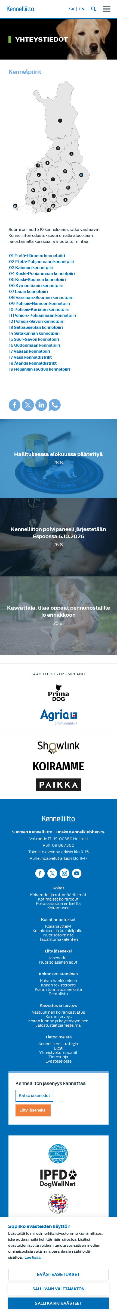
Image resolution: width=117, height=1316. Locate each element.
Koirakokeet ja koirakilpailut (58, 931)
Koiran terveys (58, 1016)
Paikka (58, 784)
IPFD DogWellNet (58, 1178)
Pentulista (58, 994)
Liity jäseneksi (58, 951)
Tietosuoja (58, 1057)
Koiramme (58, 766)
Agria (58, 717)
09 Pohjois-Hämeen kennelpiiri (39, 303)
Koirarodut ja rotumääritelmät (58, 895)
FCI (58, 1153)
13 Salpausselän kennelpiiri (36, 327)
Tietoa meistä (58, 1037)
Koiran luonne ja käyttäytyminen (58, 1021)
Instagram (64, 873)
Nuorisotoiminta (58, 935)
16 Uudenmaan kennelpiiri (34, 345)
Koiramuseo (58, 908)
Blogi (58, 1048)
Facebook (14, 405)
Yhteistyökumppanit (58, 1052)
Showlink (58, 747)
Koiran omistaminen (58, 974)
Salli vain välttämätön (58, 1289)
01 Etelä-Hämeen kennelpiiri (37, 256)
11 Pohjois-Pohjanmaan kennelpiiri (42, 315)
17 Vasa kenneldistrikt (30, 357)
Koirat (58, 888)
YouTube (77, 873)
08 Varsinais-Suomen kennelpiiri (41, 297)
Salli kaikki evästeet (58, 1303)
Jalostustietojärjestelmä (58, 1025)
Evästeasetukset (58, 1274)
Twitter (28, 405)
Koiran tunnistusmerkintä (58, 989)
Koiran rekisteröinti (58, 985)
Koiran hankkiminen (58, 981)
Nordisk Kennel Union (58, 1203)
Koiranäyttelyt (58, 926)
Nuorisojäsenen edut (58, 962)
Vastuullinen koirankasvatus (58, 1012)
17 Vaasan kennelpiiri (29, 351)
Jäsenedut (58, 958)
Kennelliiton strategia (58, 1044)
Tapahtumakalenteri (58, 939)
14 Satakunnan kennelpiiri (34, 333)
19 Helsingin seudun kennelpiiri (39, 369)
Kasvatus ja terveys (58, 1006)
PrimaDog (58, 692)
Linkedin (41, 405)
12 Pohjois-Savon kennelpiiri (36, 321)
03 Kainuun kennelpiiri (31, 268)
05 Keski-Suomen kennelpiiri (37, 280)
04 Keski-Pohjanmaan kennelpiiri (42, 274)
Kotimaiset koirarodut (58, 899)
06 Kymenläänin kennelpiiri (36, 285)
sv (72, 9)
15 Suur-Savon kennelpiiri (34, 339)
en (82, 9)
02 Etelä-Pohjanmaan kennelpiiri (41, 262)
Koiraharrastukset (58, 920)
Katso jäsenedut (34, 1095)
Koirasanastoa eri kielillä (58, 903)
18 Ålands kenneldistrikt (33, 363)
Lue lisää (32, 1257)
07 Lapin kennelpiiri (28, 291)
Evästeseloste (58, 1061)
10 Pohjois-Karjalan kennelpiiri (39, 309)
